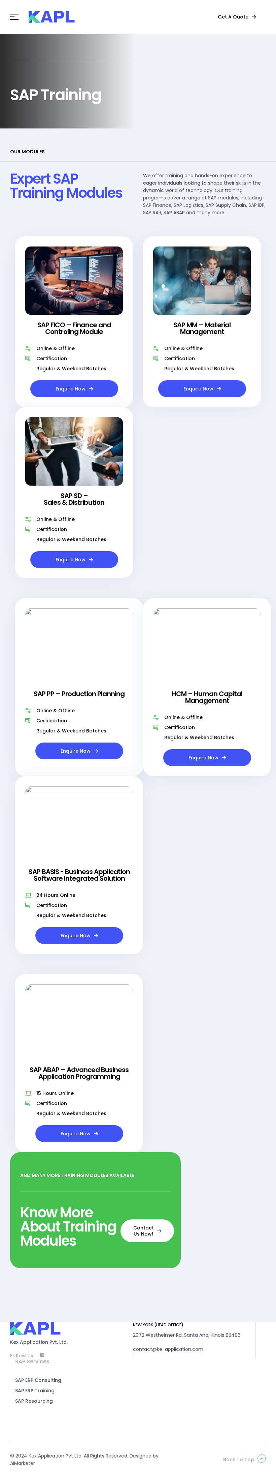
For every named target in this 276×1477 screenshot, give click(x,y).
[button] (237, 16)
